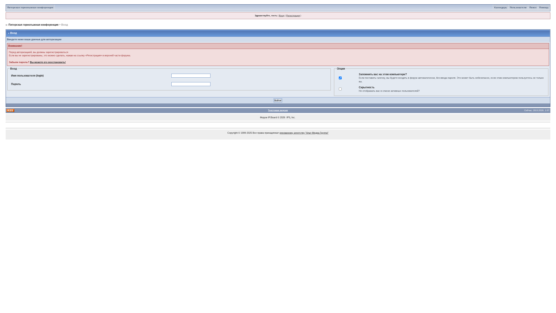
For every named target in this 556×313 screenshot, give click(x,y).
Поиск (533, 7)
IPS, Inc (290, 117)
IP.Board (272, 117)
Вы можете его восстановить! (48, 62)
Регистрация (293, 15)
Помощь (544, 7)
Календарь (500, 7)
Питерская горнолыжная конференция (30, 7)
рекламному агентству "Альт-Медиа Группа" (304, 133)
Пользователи (518, 7)
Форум (263, 117)
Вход (281, 15)
